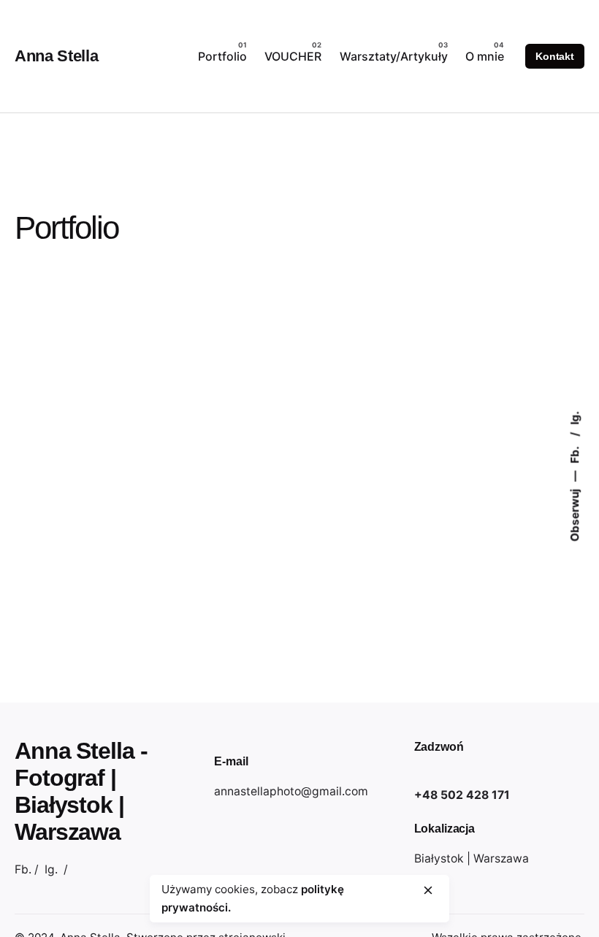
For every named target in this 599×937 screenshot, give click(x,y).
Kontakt (554, 56)
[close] (428, 890)
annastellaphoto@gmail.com (291, 791)
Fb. (575, 453)
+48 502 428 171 (462, 795)
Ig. (575, 417)
